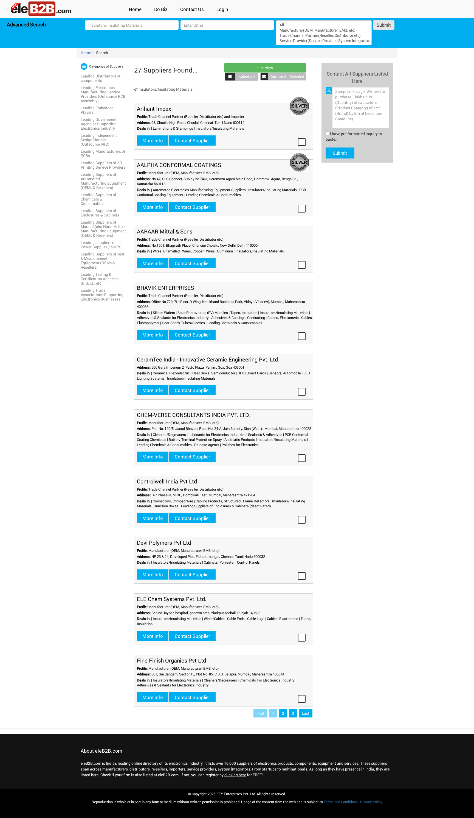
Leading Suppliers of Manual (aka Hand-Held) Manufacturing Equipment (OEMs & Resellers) (103, 228)
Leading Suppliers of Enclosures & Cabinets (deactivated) (226, 505)
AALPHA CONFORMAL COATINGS (179, 164)
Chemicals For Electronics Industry (267, 680)
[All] (324, 24)
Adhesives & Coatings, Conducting (238, 317)
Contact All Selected (286, 76)
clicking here (235, 774)
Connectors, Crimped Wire (173, 501)
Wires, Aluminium (219, 251)
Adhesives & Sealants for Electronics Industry (173, 317)
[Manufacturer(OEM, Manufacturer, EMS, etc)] (324, 30)
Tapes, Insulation (243, 312)
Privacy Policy (371, 801)
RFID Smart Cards (252, 373)
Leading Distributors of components (100, 78)
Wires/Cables (214, 618)
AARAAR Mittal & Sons (164, 231)
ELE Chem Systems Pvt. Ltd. (171, 598)
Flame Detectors (256, 501)
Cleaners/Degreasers (169, 434)
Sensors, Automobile (285, 373)
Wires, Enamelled (166, 251)
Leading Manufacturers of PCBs (103, 153)
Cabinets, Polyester (219, 562)
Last (305, 713)
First (260, 713)
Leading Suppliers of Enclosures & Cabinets (100, 213)
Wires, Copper (193, 251)
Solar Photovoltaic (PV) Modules (202, 312)
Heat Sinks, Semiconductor (213, 373)
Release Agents (206, 444)
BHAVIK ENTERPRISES (165, 287)
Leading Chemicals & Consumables (213, 194)
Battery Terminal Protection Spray (195, 439)
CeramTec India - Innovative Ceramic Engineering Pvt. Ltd (207, 359)
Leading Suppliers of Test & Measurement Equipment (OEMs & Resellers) (102, 260)
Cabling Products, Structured (218, 501)
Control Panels (248, 562)
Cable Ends (236, 618)
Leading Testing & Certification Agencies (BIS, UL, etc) (100, 279)
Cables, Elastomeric (283, 317)
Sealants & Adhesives (265, 434)
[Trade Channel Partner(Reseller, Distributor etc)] (324, 35)
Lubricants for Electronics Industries (217, 434)
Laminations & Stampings (173, 128)
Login (222, 9)
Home (135, 9)
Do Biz (161, 9)
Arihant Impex (154, 108)
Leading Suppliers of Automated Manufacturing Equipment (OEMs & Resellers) (103, 181)
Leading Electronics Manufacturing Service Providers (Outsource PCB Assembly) (103, 94)
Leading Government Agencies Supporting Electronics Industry (99, 124)
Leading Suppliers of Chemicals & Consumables (98, 199)
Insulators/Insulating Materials (220, 128)
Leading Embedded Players (97, 110)
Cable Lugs (255, 618)
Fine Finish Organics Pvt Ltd (171, 660)
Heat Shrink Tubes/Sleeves (183, 322)
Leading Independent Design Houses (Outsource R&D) (99, 140)
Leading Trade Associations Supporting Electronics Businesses (102, 295)
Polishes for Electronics (240, 444)
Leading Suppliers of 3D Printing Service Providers (103, 165)
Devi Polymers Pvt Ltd (164, 542)
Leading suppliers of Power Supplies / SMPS (101, 244)
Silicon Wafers (164, 312)
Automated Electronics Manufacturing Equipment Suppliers (199, 189)
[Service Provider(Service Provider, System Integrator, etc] (324, 40)
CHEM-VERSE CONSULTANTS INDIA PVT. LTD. (193, 414)
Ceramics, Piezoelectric (171, 373)
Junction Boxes (166, 505)
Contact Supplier (192, 140)
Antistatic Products (239, 439)
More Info (152, 140)
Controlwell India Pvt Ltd (167, 481)
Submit (384, 25)
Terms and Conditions (341, 801)
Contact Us (192, 9)
